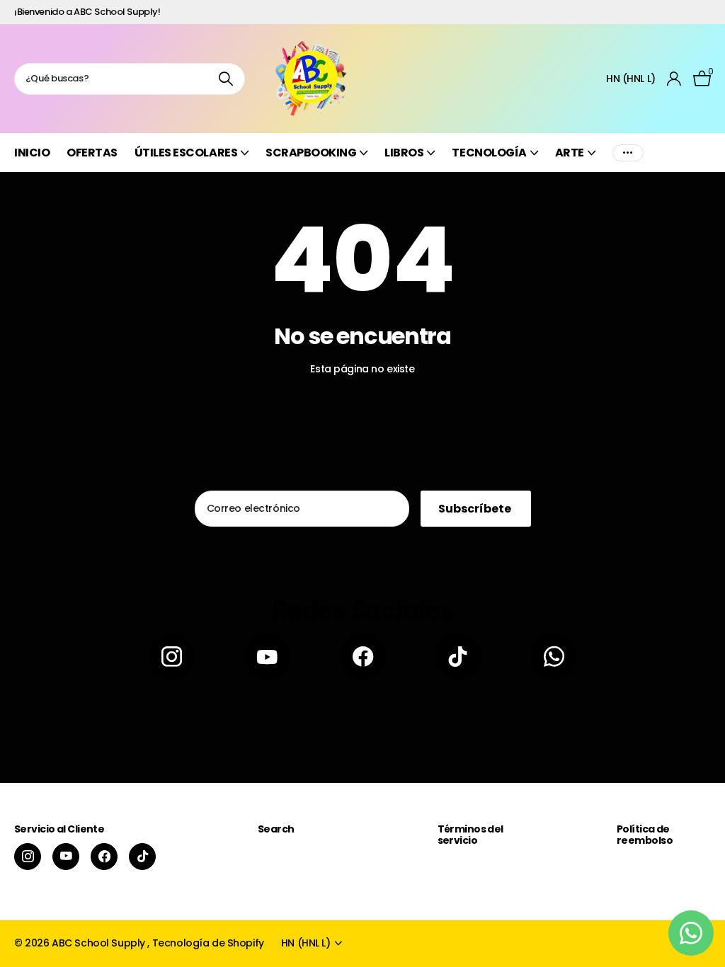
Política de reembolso (645, 834)
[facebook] (363, 657)
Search (276, 829)
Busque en (225, 79)
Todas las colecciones (192, 160)
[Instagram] (172, 657)
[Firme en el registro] (674, 79)
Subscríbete (475, 508)
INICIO (32, 152)
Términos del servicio (470, 834)
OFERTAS (92, 152)
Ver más (628, 152)
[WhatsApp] (554, 657)
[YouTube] (267, 657)
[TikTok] (458, 657)
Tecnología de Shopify (208, 943)
